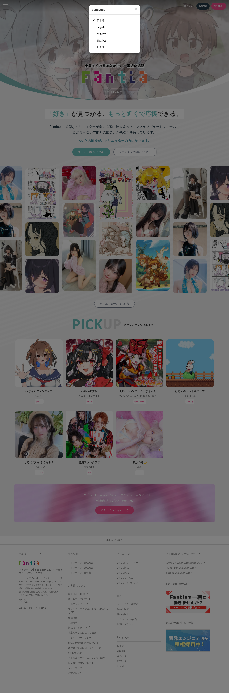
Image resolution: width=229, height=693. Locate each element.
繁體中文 (101, 40)
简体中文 (101, 34)
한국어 (100, 47)
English (101, 27)
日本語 (100, 20)
